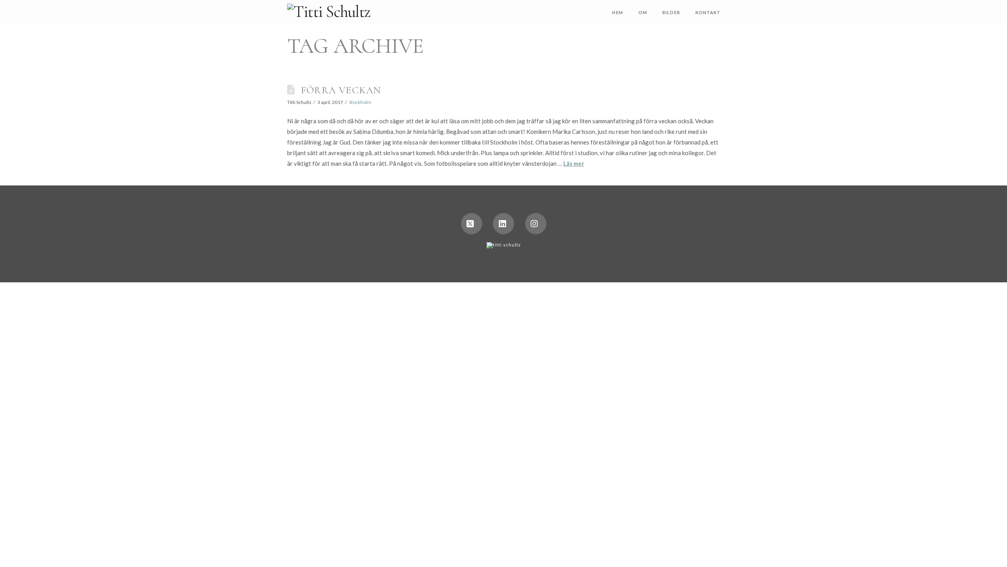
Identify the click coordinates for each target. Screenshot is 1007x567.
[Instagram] (535, 223)
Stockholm (360, 102)
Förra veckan (341, 90)
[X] (471, 223)
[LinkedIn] (503, 223)
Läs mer (573, 163)
